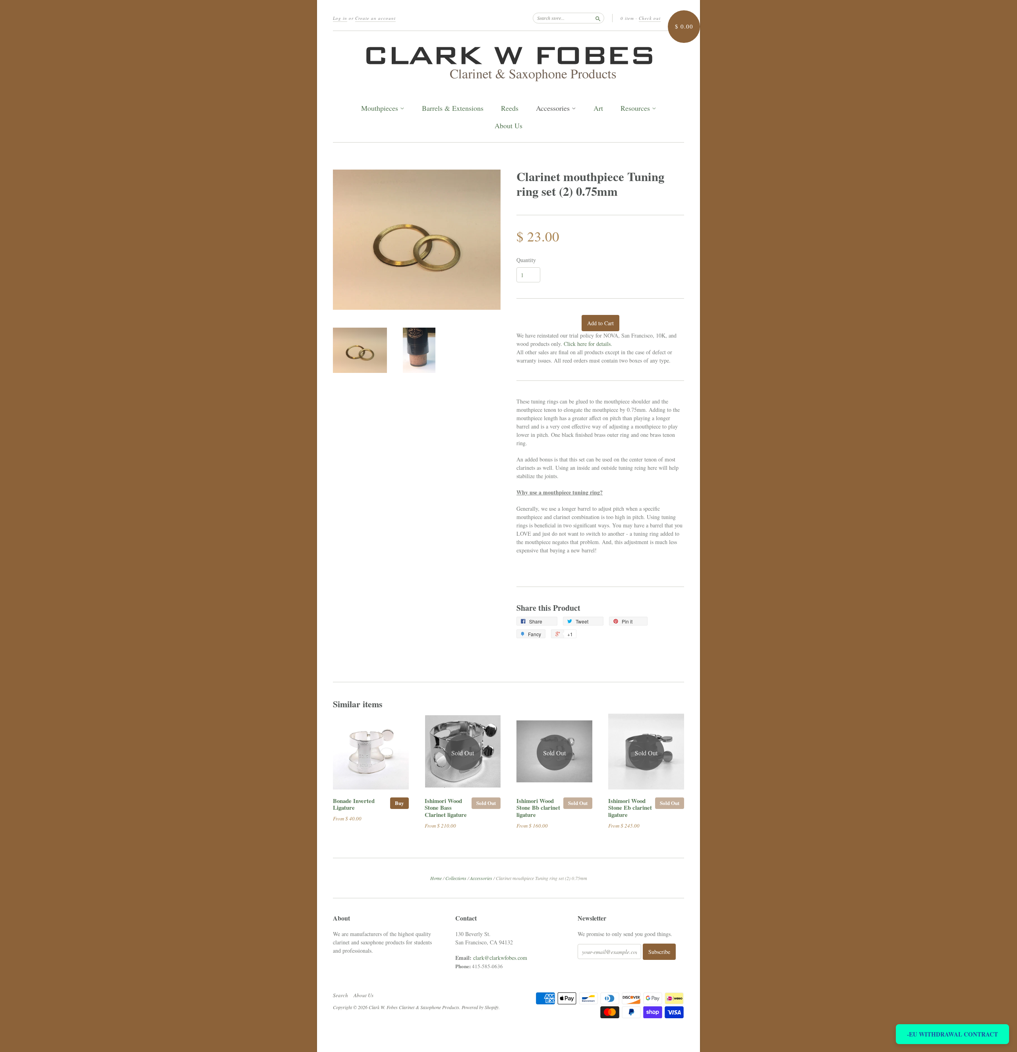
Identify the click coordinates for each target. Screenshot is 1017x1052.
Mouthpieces (380, 108)
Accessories (554, 108)
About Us (508, 126)
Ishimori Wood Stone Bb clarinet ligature (538, 807)
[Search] (598, 17)
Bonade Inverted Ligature (354, 804)
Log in (340, 18)
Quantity (526, 260)
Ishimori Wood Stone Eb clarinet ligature (630, 807)
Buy (399, 803)
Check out (650, 18)
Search (340, 995)
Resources (636, 108)
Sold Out (486, 803)
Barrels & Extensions (452, 108)
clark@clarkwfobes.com (500, 957)
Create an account (375, 18)
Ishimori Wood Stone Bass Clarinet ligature (446, 807)
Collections (455, 878)
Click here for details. (588, 343)
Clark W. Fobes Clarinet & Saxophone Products (414, 1007)
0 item (627, 18)
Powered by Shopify (480, 1007)
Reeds (509, 108)
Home (436, 878)
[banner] (508, 61)
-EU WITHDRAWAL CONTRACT (952, 1034)
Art (598, 108)
